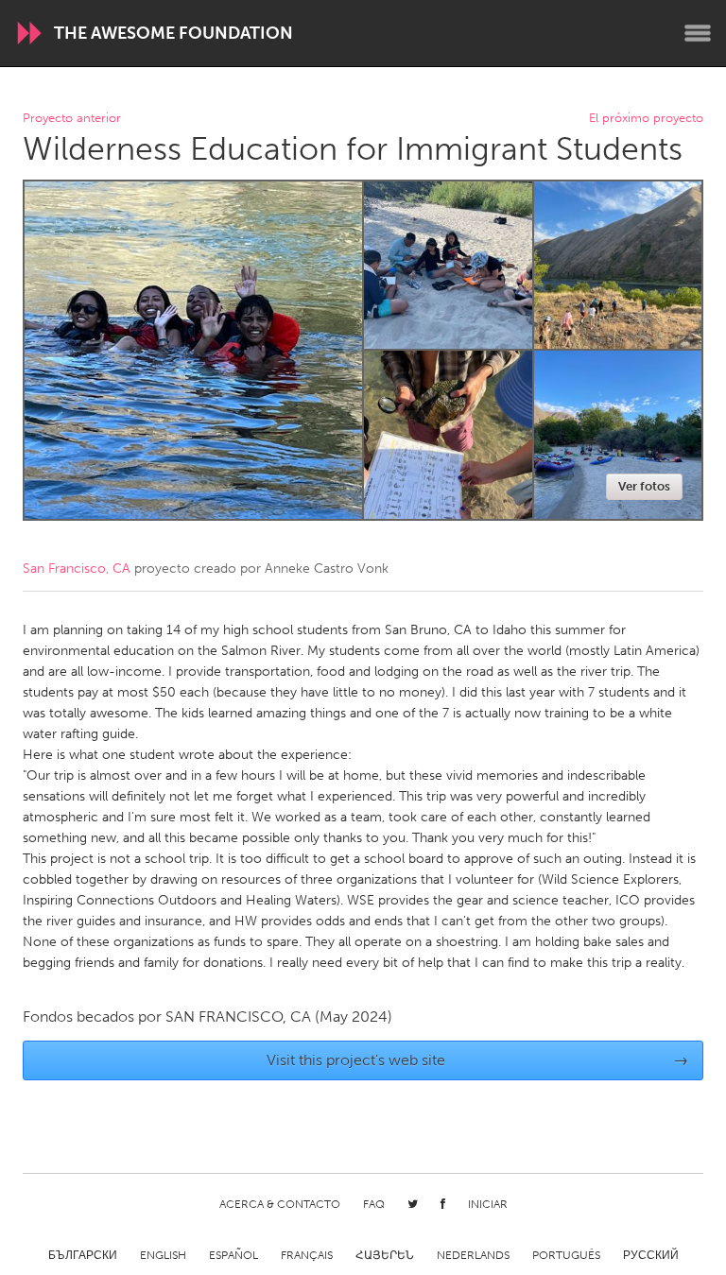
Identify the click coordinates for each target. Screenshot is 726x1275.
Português (566, 1255)
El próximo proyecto (646, 118)
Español (233, 1255)
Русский (651, 1255)
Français (307, 1255)
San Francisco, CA (76, 568)
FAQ (374, 1204)
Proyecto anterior (72, 118)
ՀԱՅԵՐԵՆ (384, 1255)
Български (82, 1255)
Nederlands (473, 1255)
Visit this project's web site (478, 1060)
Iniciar (488, 1204)
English (163, 1255)
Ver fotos (644, 486)
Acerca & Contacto (279, 1204)
